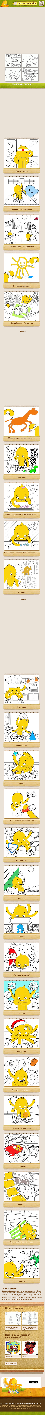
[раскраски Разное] (21, 933)
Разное (22, 937)
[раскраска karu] (30, 1354)
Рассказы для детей (22, 975)
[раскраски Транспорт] (21, 1162)
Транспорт (22, 1166)
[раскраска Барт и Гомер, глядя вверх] (13, 81)
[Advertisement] (22, 30)
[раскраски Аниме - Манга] (21, 167)
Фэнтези (21, 1281)
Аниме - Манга (22, 171)
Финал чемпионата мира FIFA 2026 (29, 1328)
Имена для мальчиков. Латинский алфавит (21, 553)
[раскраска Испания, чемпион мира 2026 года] (13, 1325)
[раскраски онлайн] (5, 3)
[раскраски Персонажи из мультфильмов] (21, 818)
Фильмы (21, 1205)
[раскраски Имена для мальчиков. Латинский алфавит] (21, 550)
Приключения (21, 860)
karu (24, 1356)
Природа (22, 898)
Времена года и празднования (21, 246)
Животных (22, 477)
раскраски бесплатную (17, 1403)
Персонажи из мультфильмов (22, 821)
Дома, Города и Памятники (22, 323)
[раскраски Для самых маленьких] (21, 282)
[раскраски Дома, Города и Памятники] (21, 320)
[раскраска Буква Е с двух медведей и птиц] (13, 67)
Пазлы (21, 784)
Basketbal (9, 1356)
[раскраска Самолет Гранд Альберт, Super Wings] (30, 81)
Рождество (21, 1051)
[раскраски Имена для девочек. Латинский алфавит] (21, 511)
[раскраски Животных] (21, 473)
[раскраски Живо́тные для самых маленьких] (21, 435)
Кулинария (21, 707)
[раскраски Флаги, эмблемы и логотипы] (21, 1239)
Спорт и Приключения (22, 1128)
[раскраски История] (21, 588)
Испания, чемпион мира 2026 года (12, 1328)
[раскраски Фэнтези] (21, 1277)
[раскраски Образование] (21, 741)
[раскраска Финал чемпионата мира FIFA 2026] (30, 1325)
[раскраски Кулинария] (21, 703)
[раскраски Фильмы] (21, 1201)
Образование (21, 745)
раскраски (4, 1403)
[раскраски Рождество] (21, 1047)
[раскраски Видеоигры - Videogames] (21, 205)
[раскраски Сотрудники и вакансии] (21, 1086)
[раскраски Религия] (21, 1009)
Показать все (11, 1363)
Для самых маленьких (22, 286)
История (21, 592)
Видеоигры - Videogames (22, 209)
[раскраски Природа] (21, 894)
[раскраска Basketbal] (13, 1354)
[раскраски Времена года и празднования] (21, 244)
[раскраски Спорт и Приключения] (21, 1124)
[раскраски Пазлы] (21, 779)
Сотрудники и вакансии (22, 1090)
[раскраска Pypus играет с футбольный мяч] (30, 67)
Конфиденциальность (33, 1403)
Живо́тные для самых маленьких (21, 438)
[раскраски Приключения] (21, 856)
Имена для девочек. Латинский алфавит (21, 514)
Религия (21, 1013)
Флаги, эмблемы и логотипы (22, 1242)
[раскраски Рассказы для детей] (21, 971)
